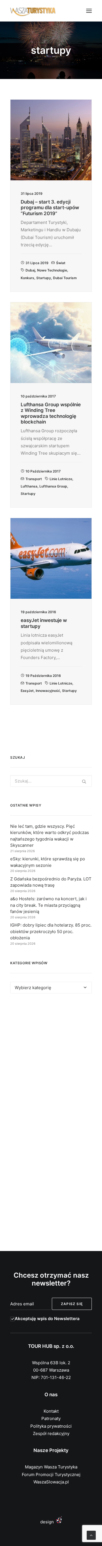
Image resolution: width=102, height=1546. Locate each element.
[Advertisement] (51, 1061)
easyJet (27, 690)
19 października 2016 (43, 675)
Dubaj (30, 270)
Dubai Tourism (65, 278)
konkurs (27, 278)
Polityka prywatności (51, 1426)
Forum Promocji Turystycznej (51, 1474)
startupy (43, 278)
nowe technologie (52, 270)
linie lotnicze (61, 479)
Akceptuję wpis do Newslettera (47, 1318)
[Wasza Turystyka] (33, 10)
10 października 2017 (43, 471)
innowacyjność (48, 690)
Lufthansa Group (53, 486)
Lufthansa (29, 486)
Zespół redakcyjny (51, 1433)
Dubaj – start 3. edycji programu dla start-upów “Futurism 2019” (50, 207)
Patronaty (51, 1418)
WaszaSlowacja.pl (51, 1482)
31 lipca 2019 (37, 263)
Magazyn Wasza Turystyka (51, 1467)
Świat (60, 263)
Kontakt (51, 1411)
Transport (34, 479)
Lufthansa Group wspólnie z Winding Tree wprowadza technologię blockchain (51, 413)
